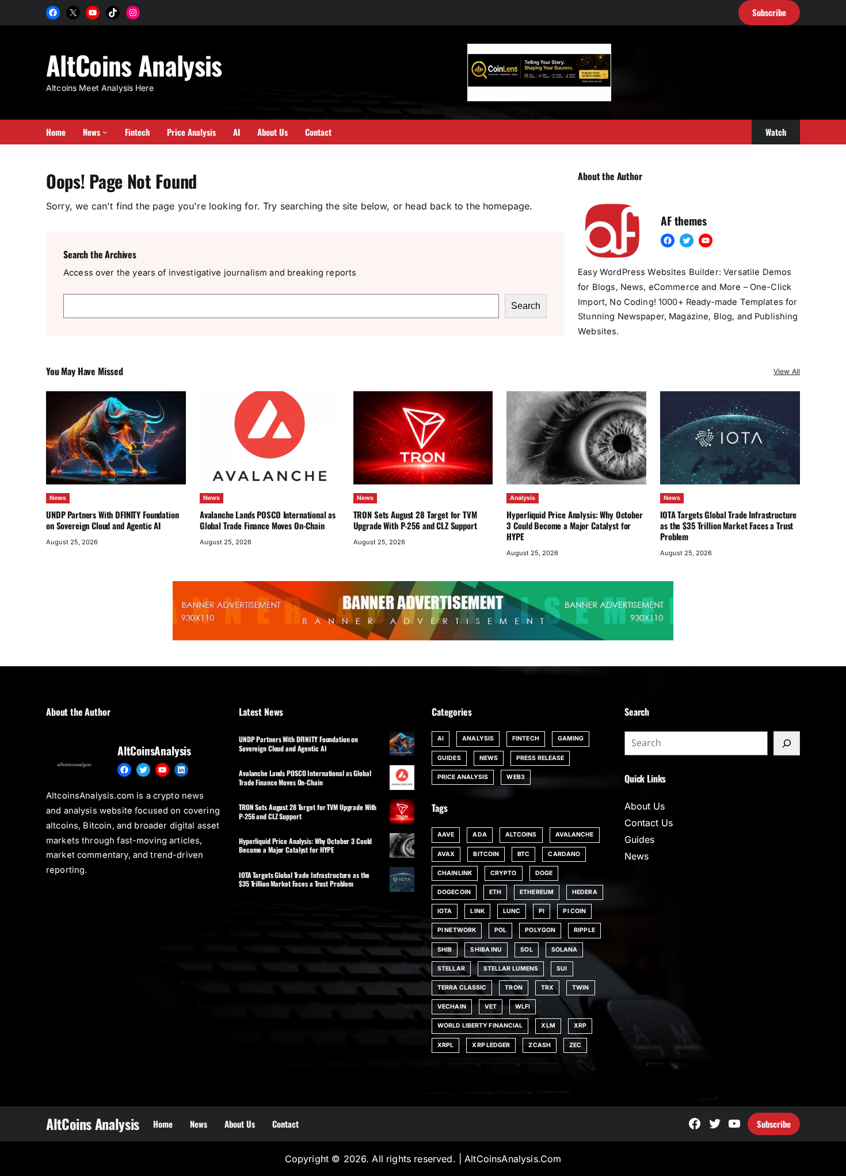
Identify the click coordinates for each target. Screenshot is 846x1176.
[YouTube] (93, 13)
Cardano (564, 854)
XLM (548, 1025)
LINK (477, 911)
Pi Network (456, 930)
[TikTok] (113, 13)
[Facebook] (53, 13)
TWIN (580, 987)
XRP (580, 1025)
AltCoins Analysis (134, 64)
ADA (479, 834)
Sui (562, 968)
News (57, 498)
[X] (73, 13)
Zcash (539, 1045)
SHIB (444, 949)
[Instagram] (133, 13)
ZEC (575, 1045)
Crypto (503, 873)
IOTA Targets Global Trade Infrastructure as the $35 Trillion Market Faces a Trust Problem (728, 525)
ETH (495, 892)
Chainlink (454, 873)
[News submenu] (105, 132)
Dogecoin (454, 892)
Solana (564, 949)
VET (491, 1006)
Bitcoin (486, 854)
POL (500, 930)
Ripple (584, 930)
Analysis (522, 498)
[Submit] (786, 743)
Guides (449, 758)
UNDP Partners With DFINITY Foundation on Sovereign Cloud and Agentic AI (112, 520)
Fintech (525, 738)
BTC (523, 854)
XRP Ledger (491, 1045)
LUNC (511, 911)
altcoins (521, 834)
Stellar (451, 968)
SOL (526, 949)
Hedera (584, 892)
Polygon (540, 930)
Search (525, 306)
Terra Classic (461, 987)
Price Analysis (462, 777)
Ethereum (537, 892)
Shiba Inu (486, 949)
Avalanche (574, 834)
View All (786, 371)
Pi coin (574, 911)
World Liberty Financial (480, 1025)
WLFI (522, 1006)
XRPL (445, 1045)
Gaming (571, 738)
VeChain (451, 1006)
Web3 (515, 777)
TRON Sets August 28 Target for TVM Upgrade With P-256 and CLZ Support (415, 520)
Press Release (540, 758)
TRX (547, 987)
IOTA (444, 911)
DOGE (543, 873)
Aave (445, 834)
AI (440, 738)
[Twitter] (686, 240)
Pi (541, 911)
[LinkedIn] (181, 770)
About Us (644, 806)
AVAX (446, 854)
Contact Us (648, 822)
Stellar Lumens (510, 968)
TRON (513, 987)
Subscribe (774, 1123)
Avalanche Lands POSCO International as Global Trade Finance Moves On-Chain (268, 520)
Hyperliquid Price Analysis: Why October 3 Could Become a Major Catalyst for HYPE (574, 525)
